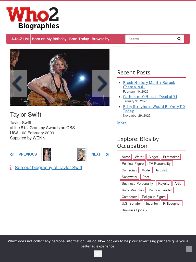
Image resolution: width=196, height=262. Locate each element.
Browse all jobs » (134, 210)
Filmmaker (171, 156)
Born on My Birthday (49, 38)
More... (123, 123)
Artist (178, 183)
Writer (139, 156)
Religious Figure (154, 196)
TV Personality (160, 163)
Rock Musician (133, 190)
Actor (126, 156)
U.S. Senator (131, 203)
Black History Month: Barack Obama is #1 (149, 84)
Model (146, 170)
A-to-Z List (20, 38)
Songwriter (129, 176)
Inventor (152, 203)
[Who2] (32, 13)
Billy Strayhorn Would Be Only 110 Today (154, 108)
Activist (161, 170)
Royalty (163, 183)
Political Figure (133, 163)
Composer (129, 196)
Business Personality (137, 183)
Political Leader (160, 190)
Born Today (79, 38)
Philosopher (171, 203)
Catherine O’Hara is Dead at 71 (150, 96)
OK (98, 254)
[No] (189, 249)
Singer (153, 156)
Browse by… (102, 38)
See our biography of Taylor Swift (48, 167)
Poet (145, 176)
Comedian (129, 170)
